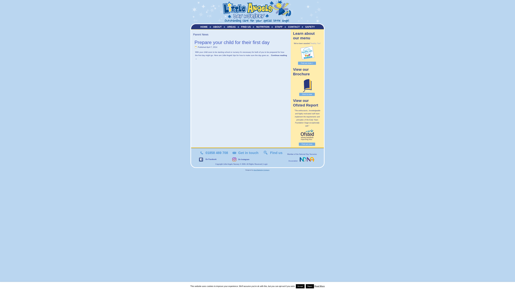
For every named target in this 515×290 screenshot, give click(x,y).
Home (204, 27)
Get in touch (248, 153)
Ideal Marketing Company (261, 170)
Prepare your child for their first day (232, 42)
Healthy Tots (315, 43)
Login (265, 164)
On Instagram (243, 159)
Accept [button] (300, 286)
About (217, 27)
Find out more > (307, 63)
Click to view (307, 94)
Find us (246, 27)
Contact (294, 27)
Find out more (307, 144)
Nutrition (262, 27)
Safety (310, 27)
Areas (231, 27)
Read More (319, 286)
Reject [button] (309, 286)
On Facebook (210, 159)
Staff (279, 27)
